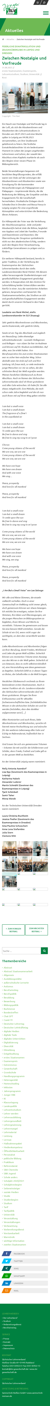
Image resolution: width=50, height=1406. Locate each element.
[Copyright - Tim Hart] (9, 848)
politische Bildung (12, 1158)
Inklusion (8, 1087)
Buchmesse (9, 1008)
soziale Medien (11, 1192)
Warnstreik (9, 1237)
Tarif (6, 1207)
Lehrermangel (11, 1128)
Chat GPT (8, 1016)
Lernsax (7, 1139)
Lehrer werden (11, 1113)
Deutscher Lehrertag (14, 1023)
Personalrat (9, 1154)
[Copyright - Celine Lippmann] (9, 879)
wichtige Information (14, 1240)
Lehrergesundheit (12, 1121)
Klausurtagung (11, 1102)
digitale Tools (10, 1034)
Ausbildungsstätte (13, 978)
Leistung (8, 1135)
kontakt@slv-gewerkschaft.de (15, 1369)
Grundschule (10, 1072)
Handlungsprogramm (14, 1076)
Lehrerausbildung (12, 1117)
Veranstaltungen (12, 1222)
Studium (24, 74)
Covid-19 (8, 1019)
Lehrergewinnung (12, 1124)
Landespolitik (10, 1105)
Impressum (8, 1345)
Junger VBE (9, 1094)
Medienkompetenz (13, 1147)
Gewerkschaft (10, 1068)
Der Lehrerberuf (10, 1318)
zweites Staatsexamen (15, 1244)
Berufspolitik (10, 993)
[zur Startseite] (11, 9)
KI (5, 1098)
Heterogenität (11, 1079)
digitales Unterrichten (14, 1038)
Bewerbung (9, 1001)
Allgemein (9, 975)
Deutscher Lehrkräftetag (16, 1027)
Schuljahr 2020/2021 (14, 1180)
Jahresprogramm (12, 1091)
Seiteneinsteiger (12, 1188)
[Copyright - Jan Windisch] (40, 879)
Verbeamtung (10, 1225)
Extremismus (10, 1064)
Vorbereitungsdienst (14, 1229)
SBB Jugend (10, 1173)
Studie (7, 1195)
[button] (45, 13)
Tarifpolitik (9, 1210)
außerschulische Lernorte (16, 982)
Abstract (8, 967)
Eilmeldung (9, 1049)
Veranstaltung (11, 1218)
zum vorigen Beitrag (14, 930)
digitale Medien (11, 1031)
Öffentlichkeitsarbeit (14, 1150)
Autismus (8, 986)
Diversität (8, 1046)
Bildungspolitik (11, 1005)
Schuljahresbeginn (13, 1184)
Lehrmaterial (10, 1132)
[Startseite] (3, 39)
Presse (6, 1338)
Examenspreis (29, 70)
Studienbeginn (11, 1199)
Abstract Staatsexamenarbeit (18, 971)
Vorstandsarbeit (11, 1233)
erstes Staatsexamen (12, 70)
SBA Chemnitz (11, 1169)
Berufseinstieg (11, 989)
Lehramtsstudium (10, 74)
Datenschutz (9, 1348)
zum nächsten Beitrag (36, 930)
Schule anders (11, 1177)
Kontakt (6, 1342)
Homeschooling (11, 1083)
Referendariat (11, 1165)
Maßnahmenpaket (13, 1143)
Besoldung (9, 997)
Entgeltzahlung (11, 1053)
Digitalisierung (11, 1042)
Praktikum (9, 1162)
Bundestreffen (11, 1012)
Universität (34, 74)
